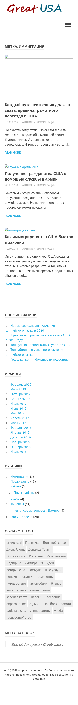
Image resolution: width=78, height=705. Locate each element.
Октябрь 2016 (20, 447)
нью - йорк (49, 604)
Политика (32, 542)
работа (66, 604)
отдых (33, 604)
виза (9, 590)
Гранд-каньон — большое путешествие (39, 359)
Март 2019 (18, 389)
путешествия (16, 583)
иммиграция (34, 563)
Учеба (14, 499)
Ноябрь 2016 (20, 442)
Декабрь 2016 (20, 437)
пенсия (11, 576)
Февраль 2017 (20, 427)
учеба (58, 610)
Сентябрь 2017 (21, 399)
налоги (36, 597)
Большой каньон (55, 542)
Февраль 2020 (20, 384)
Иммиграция (46, 122)
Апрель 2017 (19, 418)
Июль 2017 (18, 403)
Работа (15, 486)
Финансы (17, 504)
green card (14, 542)
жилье (34, 590)
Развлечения (56, 556)
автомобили (38, 583)
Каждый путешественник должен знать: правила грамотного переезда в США (37, 110)
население (53, 597)
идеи (50, 563)
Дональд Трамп (39, 549)
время (21, 590)
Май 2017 (17, 413)
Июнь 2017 (18, 408)
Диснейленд (15, 549)
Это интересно (21, 517)
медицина (13, 563)
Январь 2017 (20, 432)
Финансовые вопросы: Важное (37, 510)
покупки (26, 576)
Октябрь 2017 (20, 394)
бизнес (56, 583)
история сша (15, 570)
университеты (40, 610)
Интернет (36, 556)
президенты (45, 576)
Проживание (19, 481)
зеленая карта (16, 597)
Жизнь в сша (15, 556)
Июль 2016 (18, 451)
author (27, 122)
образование (16, 604)
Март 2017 (18, 423)
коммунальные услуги (45, 570)
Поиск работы (24, 492)
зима (46, 590)
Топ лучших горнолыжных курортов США (41, 345)
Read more (13, 152)
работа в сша (16, 610)
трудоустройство (18, 617)
